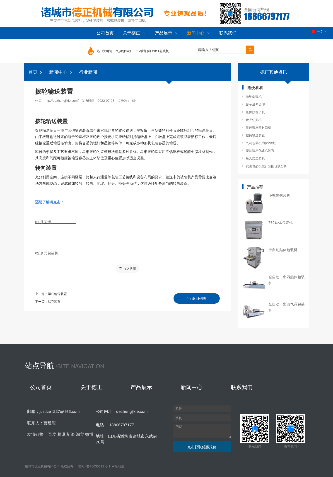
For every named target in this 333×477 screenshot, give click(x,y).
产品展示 (164, 32)
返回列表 (199, 298)
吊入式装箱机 (255, 158)
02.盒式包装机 (56, 253)
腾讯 (62, 434)
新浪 (71, 434)
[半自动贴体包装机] (253, 257)
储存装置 (54, 301)
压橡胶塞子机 (255, 112)
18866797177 (121, 424)
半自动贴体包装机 (282, 249)
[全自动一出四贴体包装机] (253, 285)
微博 (89, 434)
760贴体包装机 (280, 222)
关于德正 (132, 32)
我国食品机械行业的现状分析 (266, 166)
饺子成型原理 (255, 104)
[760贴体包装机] (253, 230)
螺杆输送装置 (57, 293)
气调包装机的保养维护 (262, 142)
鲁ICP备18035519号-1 (94, 466)
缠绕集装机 (254, 96)
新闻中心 (196, 32)
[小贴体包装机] (253, 203)
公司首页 (105, 32)
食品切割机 (254, 119)
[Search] (250, 50)
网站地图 (117, 466)
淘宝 (80, 434)
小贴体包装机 (279, 195)
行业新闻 (88, 71)
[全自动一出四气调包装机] (253, 312)
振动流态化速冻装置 (260, 150)
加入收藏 (129, 268)
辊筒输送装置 (255, 135)
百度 (52, 434)
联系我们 (227, 32)
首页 (32, 71)
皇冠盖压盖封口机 (258, 127)
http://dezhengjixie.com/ (62, 100)
